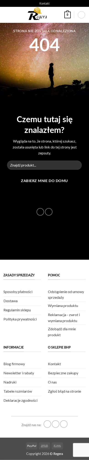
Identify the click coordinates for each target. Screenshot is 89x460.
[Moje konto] (81, 15)
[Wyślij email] (40, 212)
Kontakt (44, 3)
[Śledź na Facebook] (39, 202)
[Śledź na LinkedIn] (50, 202)
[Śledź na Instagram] (44, 202)
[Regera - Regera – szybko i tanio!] (38, 15)
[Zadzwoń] (48, 212)
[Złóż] (76, 165)
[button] (6, 15)
